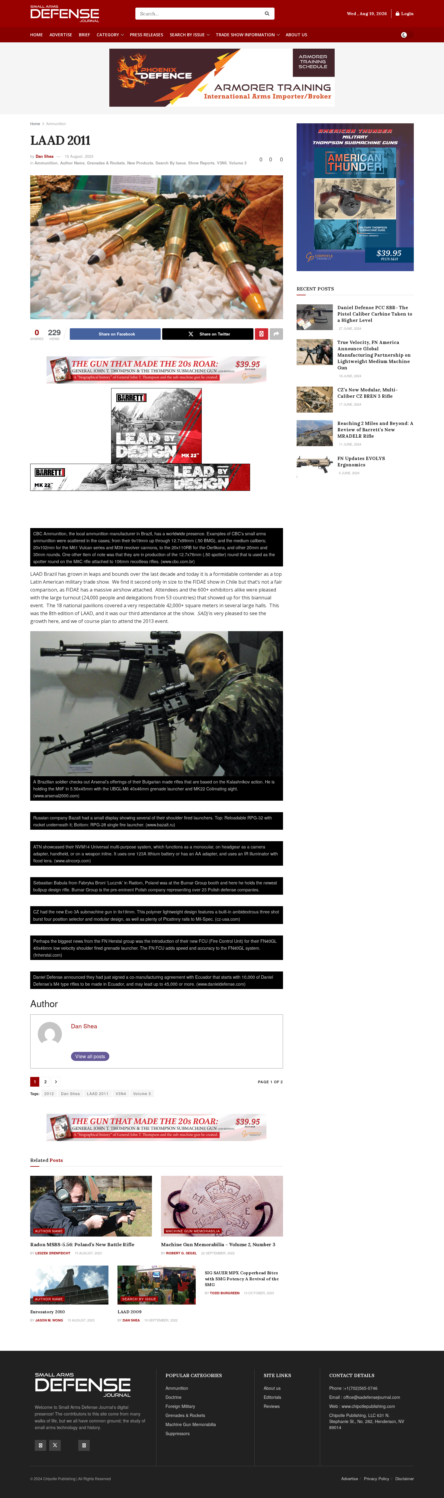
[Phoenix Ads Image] (222, 77)
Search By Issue (187, 34)
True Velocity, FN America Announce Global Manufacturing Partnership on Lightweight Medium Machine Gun (374, 355)
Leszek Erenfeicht (52, 1253)
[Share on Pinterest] (261, 334)
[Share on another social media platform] (276, 334)
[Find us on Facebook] (40, 1445)
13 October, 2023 (258, 1292)
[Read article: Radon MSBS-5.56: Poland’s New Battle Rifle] (91, 1206)
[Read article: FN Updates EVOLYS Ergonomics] (315, 468)
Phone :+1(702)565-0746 (353, 1388)
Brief (84, 34)
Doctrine (174, 1397)
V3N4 (222, 163)
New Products (140, 163)
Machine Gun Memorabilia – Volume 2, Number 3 (218, 1244)
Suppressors (178, 1433)
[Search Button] (268, 14)
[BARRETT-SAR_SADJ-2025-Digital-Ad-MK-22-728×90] (140, 476)
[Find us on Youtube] (69, 1445)
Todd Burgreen (225, 1293)
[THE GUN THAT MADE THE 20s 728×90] (156, 369)
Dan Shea (44, 156)
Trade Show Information (245, 34)
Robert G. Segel (181, 1253)
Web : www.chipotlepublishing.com (362, 1406)
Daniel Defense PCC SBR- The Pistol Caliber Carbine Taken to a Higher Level (374, 314)
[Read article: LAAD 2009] (156, 1285)
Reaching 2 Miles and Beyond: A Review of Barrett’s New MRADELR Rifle (375, 429)
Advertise (61, 34)
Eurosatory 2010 (47, 1312)
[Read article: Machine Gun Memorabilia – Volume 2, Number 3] (222, 1206)
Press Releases (146, 34)
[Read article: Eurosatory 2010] (69, 1285)
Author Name (72, 163)
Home (36, 34)
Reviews (272, 1406)
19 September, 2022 (160, 1320)
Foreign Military (180, 1406)
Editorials (272, 1397)
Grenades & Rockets (106, 163)
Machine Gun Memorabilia (193, 1230)
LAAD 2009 (129, 1312)
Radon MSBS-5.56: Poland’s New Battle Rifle (82, 1244)
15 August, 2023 (79, 156)
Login (407, 13)
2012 (49, 1093)
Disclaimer (404, 1478)
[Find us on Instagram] (84, 1445)
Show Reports (201, 163)
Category (108, 34)
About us (296, 34)
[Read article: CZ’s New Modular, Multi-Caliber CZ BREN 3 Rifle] (315, 400)
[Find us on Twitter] (55, 1445)
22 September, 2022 (217, 1252)
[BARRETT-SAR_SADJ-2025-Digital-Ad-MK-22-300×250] (156, 425)
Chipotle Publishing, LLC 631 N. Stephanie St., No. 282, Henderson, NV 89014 (366, 1421)
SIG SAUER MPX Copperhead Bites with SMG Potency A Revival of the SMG (242, 1278)
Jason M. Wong (49, 1320)
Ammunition (56, 123)
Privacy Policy (376, 1478)
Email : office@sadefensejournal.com (364, 1397)
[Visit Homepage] (78, 14)
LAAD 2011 (98, 1093)
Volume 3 (237, 163)
